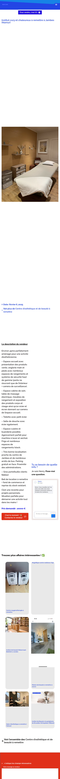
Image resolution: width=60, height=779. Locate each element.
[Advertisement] (30, 329)
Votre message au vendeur (11, 766)
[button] (56, 4)
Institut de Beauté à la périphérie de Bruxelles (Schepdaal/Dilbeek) (43, 722)
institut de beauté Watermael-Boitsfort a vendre (16, 651)
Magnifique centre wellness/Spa (43, 562)
